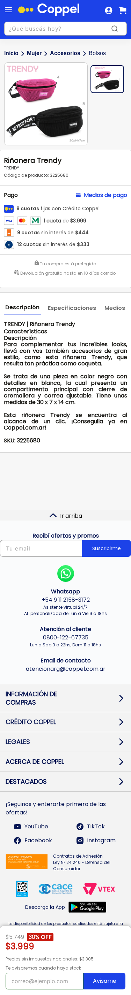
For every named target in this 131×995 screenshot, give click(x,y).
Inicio (11, 53)
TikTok (96, 826)
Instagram (101, 840)
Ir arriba (71, 516)
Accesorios (65, 53)
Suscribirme (106, 548)
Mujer (34, 53)
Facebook (38, 840)
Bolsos (97, 53)
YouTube (36, 826)
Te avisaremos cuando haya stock (43, 968)
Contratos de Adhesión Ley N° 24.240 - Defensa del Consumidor (81, 862)
